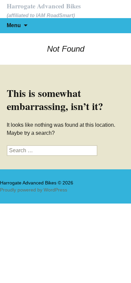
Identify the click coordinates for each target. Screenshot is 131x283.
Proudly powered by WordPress (33, 189)
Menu (14, 25)
